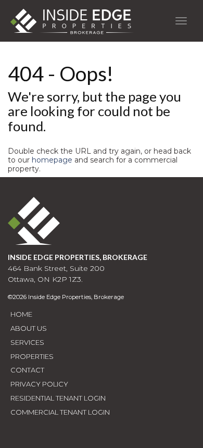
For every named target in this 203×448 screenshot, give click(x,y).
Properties (32, 356)
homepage (52, 160)
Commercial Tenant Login (60, 412)
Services (27, 342)
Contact (27, 370)
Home (21, 314)
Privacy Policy (39, 384)
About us (28, 328)
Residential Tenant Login (58, 398)
